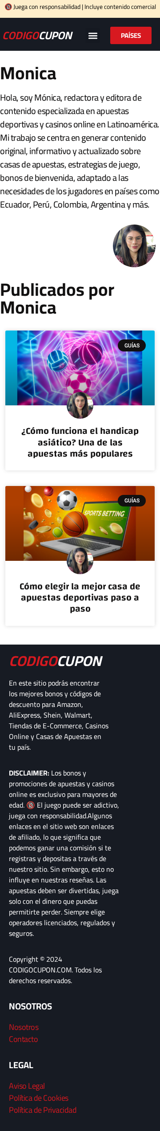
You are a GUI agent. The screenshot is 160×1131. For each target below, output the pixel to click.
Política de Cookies (38, 1097)
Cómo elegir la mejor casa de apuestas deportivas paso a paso (80, 597)
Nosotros (23, 1027)
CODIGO (37, 35)
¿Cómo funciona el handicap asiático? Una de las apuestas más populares (80, 442)
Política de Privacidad (42, 1109)
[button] (92, 35)
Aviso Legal (27, 1085)
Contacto (23, 1039)
